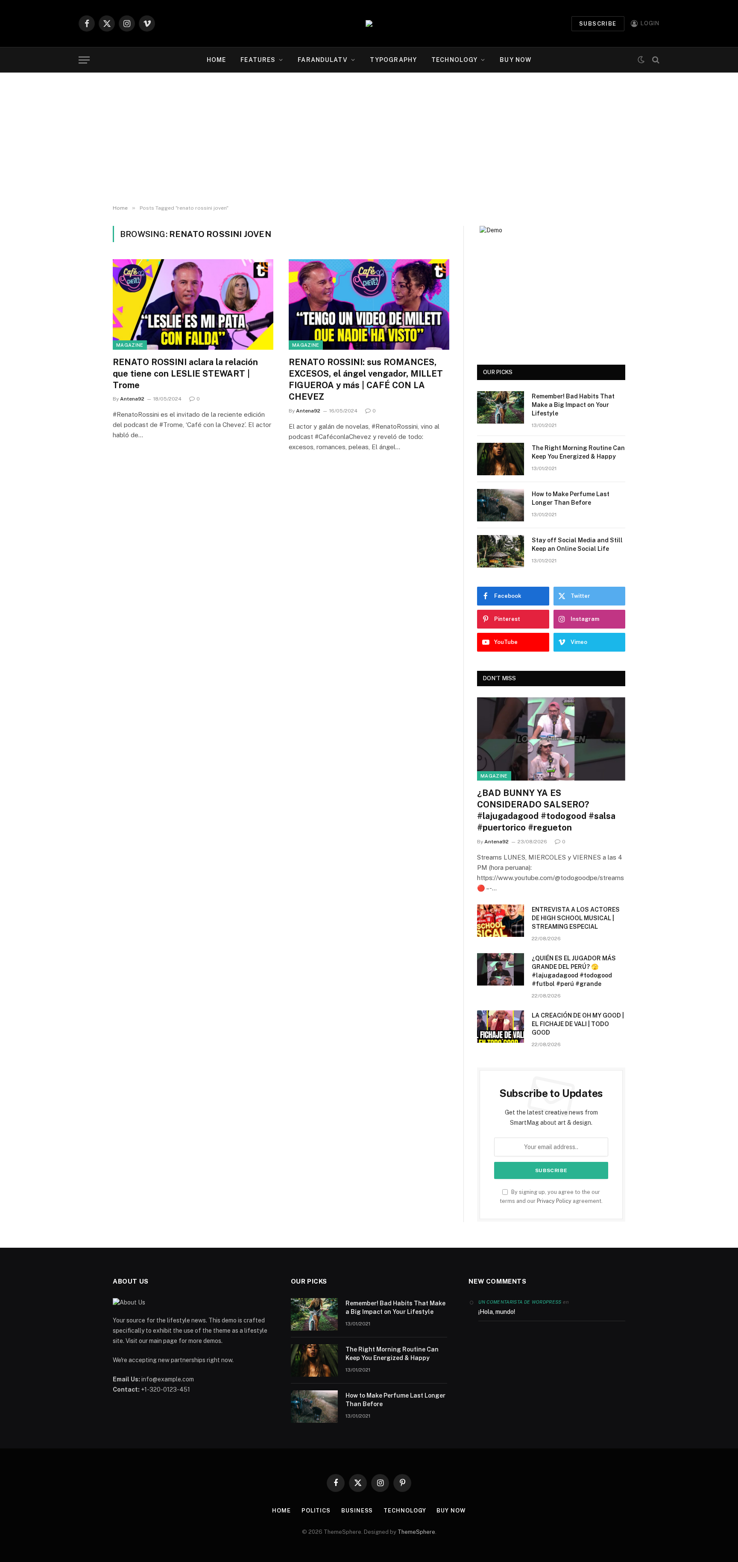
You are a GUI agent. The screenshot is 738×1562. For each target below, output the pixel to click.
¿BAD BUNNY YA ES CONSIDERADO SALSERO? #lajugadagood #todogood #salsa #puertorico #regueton (546, 810)
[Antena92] (369, 23)
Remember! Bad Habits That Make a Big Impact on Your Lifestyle (573, 405)
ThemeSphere (416, 1532)
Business (357, 1510)
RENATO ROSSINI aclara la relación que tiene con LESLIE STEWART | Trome (185, 373)
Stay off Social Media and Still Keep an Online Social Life (577, 544)
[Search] (654, 60)
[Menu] (84, 60)
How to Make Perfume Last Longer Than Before (570, 498)
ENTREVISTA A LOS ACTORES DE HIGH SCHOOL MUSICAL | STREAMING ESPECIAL (576, 918)
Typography (393, 59)
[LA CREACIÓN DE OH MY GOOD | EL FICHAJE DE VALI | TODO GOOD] (500, 1026)
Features (257, 59)
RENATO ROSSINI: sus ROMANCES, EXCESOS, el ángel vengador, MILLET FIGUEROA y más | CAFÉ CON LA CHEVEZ (366, 379)
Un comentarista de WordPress (519, 1302)
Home (216, 59)
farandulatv (322, 59)
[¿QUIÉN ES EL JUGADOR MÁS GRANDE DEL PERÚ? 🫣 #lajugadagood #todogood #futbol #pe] (500, 969)
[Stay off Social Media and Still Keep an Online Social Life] (500, 551)
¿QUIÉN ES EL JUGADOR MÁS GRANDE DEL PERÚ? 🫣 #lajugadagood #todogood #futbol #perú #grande (574, 971)
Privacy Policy (554, 1201)
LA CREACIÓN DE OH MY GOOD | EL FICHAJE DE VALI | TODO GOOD (578, 1024)
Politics (316, 1510)
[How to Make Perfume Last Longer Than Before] (500, 505)
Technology (454, 59)
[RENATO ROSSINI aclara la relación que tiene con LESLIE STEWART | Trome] (193, 304)
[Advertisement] (369, 136)
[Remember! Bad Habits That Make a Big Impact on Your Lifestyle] (500, 407)
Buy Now (515, 59)
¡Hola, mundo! (496, 1311)
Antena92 (132, 399)
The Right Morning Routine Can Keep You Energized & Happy (578, 452)
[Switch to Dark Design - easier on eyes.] (641, 60)
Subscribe (598, 23)
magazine (130, 345)
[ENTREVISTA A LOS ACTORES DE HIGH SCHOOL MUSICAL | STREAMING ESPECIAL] (500, 920)
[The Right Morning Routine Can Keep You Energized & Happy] (500, 459)
